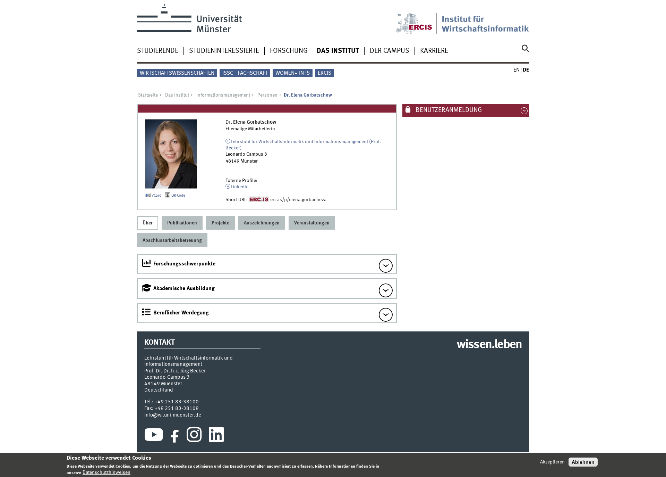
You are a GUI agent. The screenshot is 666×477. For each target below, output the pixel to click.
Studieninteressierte (224, 51)
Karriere (434, 51)
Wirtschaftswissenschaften (177, 73)
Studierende (157, 51)
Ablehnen (583, 462)
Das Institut (338, 51)
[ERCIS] (419, 19)
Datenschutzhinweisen (106, 472)
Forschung (289, 51)
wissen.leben (489, 345)
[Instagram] (194, 436)
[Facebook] (175, 436)
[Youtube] (153, 436)
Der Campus (389, 51)
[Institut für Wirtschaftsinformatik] (485, 19)
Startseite (148, 95)
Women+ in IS (292, 73)
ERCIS (324, 73)
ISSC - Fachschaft (244, 73)
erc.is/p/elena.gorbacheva (298, 199)
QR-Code (177, 196)
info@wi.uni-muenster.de (172, 415)
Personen (267, 95)
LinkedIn (240, 186)
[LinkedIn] (216, 436)
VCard (156, 196)
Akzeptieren (552, 462)
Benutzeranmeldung (448, 110)
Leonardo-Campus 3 (167, 377)
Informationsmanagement (223, 95)
